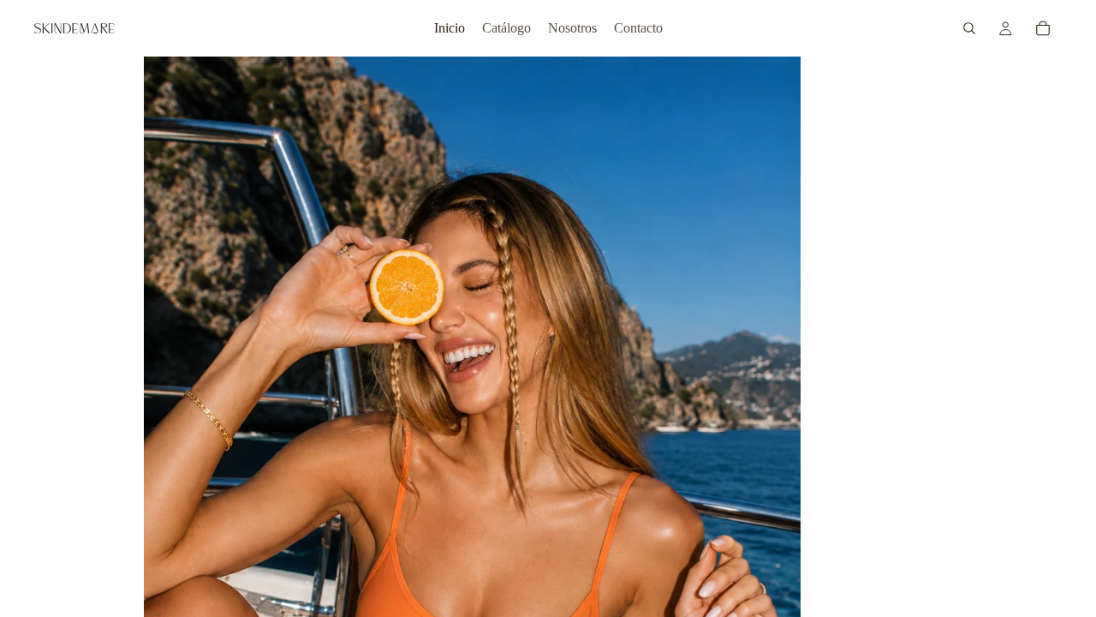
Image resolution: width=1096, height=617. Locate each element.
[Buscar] (969, 28)
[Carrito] (1043, 28)
